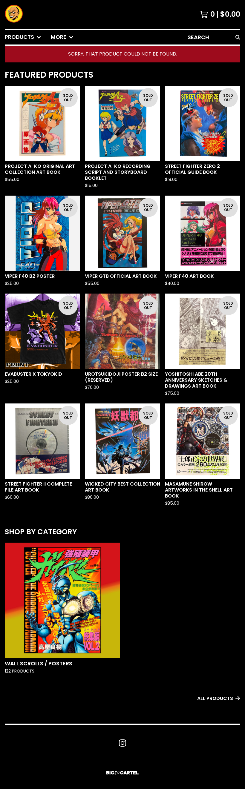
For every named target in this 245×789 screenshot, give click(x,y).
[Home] (14, 14)
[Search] (238, 37)
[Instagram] (122, 743)
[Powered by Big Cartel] (122, 772)
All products (215, 698)
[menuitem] (23, 37)
